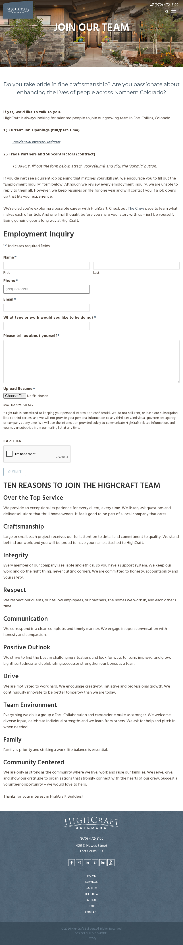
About (91, 900)
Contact (91, 912)
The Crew (136, 208)
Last (96, 272)
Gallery (91, 888)
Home (91, 875)
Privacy (91, 938)
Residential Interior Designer (36, 142)
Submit (14, 472)
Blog (91, 906)
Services (91, 881)
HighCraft (18, 11)
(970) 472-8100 (92, 839)
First (6, 272)
